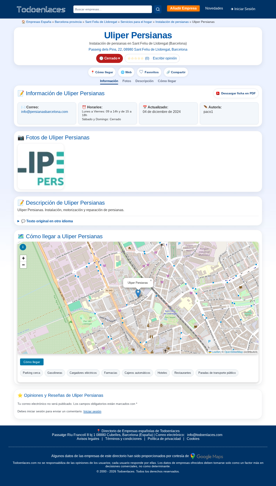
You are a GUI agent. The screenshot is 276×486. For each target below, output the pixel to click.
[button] (138, 293)
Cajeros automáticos (137, 372)
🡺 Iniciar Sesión (243, 9)
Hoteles (162, 372)
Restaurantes (182, 372)
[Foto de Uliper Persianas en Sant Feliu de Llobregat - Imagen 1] (40, 166)
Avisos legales (88, 439)
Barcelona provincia (68, 21)
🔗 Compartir (175, 72)
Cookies (193, 439)
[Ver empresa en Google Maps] (207, 456)
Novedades (214, 8)
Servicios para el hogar (136, 21)
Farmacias (110, 372)
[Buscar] (158, 9)
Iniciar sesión (92, 411)
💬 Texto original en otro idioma (47, 221)
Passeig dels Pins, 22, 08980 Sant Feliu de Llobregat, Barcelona (138, 49)
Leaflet (215, 352)
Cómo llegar (167, 81)
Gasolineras (54, 372)
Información (109, 81)
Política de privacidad (164, 439)
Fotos (126, 81)
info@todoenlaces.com (204, 435)
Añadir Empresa (183, 8)
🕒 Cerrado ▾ (109, 58)
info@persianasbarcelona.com (44, 112)
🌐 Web (126, 72)
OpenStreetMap (233, 352)
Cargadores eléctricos (83, 372)
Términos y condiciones (123, 439)
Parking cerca (31, 372)
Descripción (144, 81)
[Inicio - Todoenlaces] (41, 9)
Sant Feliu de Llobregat (101, 21)
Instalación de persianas (172, 21)
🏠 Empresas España (36, 21)
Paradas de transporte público (217, 372)
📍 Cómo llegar (102, 72)
